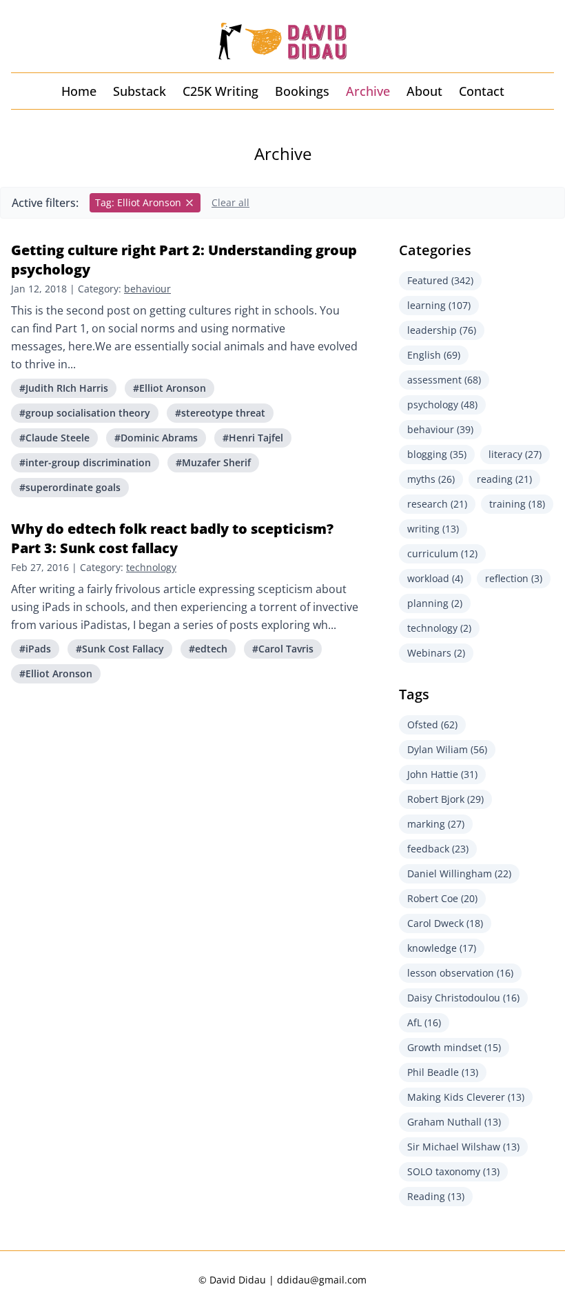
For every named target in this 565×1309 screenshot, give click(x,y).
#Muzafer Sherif (213, 462)
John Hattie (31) (442, 774)
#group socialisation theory (84, 412)
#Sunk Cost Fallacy (120, 648)
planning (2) (434, 603)
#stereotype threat (220, 412)
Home (78, 91)
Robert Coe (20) (442, 898)
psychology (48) (442, 404)
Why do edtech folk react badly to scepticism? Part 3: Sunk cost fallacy (172, 538)
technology (151, 567)
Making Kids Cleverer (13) (465, 1096)
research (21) (437, 503)
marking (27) (435, 823)
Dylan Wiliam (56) (447, 749)
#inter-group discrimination (85, 462)
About (424, 91)
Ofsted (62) (432, 724)
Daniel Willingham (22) (459, 873)
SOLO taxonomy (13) (453, 1171)
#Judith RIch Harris (63, 387)
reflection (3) (513, 578)
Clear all (230, 202)
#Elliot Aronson (169, 387)
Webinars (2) (436, 652)
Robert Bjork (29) (445, 799)
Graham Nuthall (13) (454, 1121)
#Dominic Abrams (156, 437)
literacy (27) (515, 454)
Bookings (302, 91)
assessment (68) (444, 379)
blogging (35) (436, 454)
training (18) (517, 503)
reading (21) (504, 479)
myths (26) (431, 479)
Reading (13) (435, 1196)
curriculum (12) (442, 553)
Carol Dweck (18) (445, 923)
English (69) (433, 354)
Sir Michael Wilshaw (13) (463, 1146)
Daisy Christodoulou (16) (463, 997)
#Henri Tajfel (253, 437)
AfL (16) (424, 1022)
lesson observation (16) (460, 972)
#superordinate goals (70, 487)
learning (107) (439, 305)
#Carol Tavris (283, 648)
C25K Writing (220, 91)
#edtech (208, 648)
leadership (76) (441, 330)
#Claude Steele (54, 437)
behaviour (147, 288)
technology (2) (439, 627)
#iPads (35, 648)
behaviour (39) (440, 429)
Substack (139, 91)
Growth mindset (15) (454, 1047)
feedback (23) (438, 848)
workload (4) (435, 578)
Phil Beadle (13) (442, 1072)
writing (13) (433, 528)
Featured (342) (440, 280)
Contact (481, 91)
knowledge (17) (441, 948)
